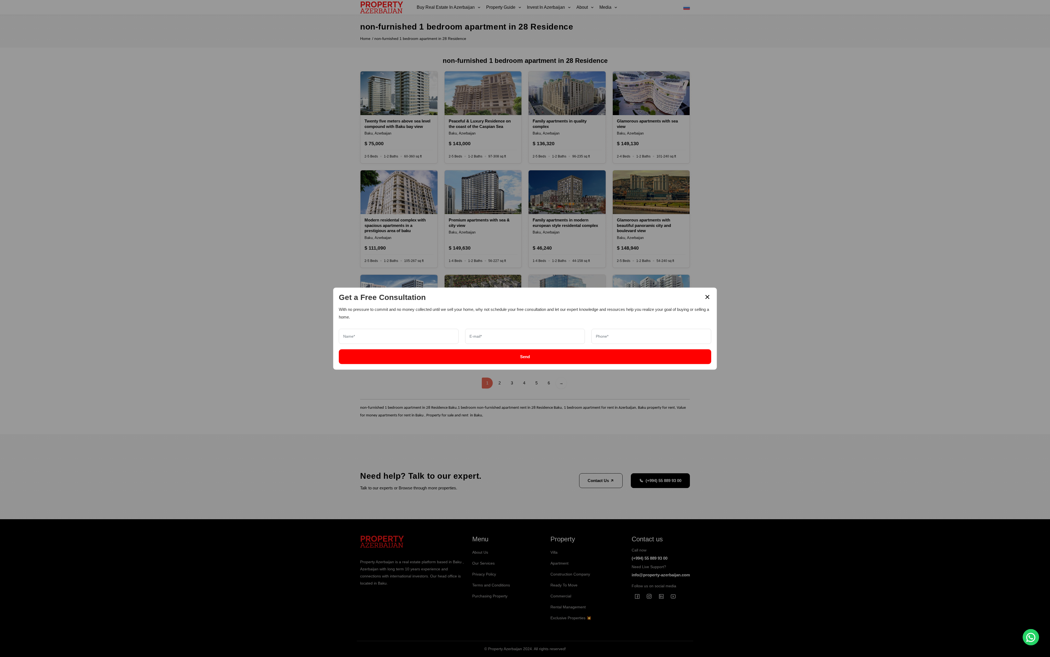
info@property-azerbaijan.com (661, 575)
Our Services (483, 563)
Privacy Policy (484, 574)
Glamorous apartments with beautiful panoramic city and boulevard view (644, 225)
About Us (480, 552)
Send (525, 356)
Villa (554, 552)
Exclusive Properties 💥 (570, 618)
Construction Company (570, 574)
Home (365, 38)
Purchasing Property (490, 596)
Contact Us (599, 480)
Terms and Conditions (491, 585)
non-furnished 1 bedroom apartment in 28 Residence (420, 38)
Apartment (559, 563)
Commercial (560, 596)
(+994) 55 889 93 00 (663, 480)
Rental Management (568, 607)
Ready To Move (564, 585)
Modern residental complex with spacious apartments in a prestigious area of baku (395, 225)
